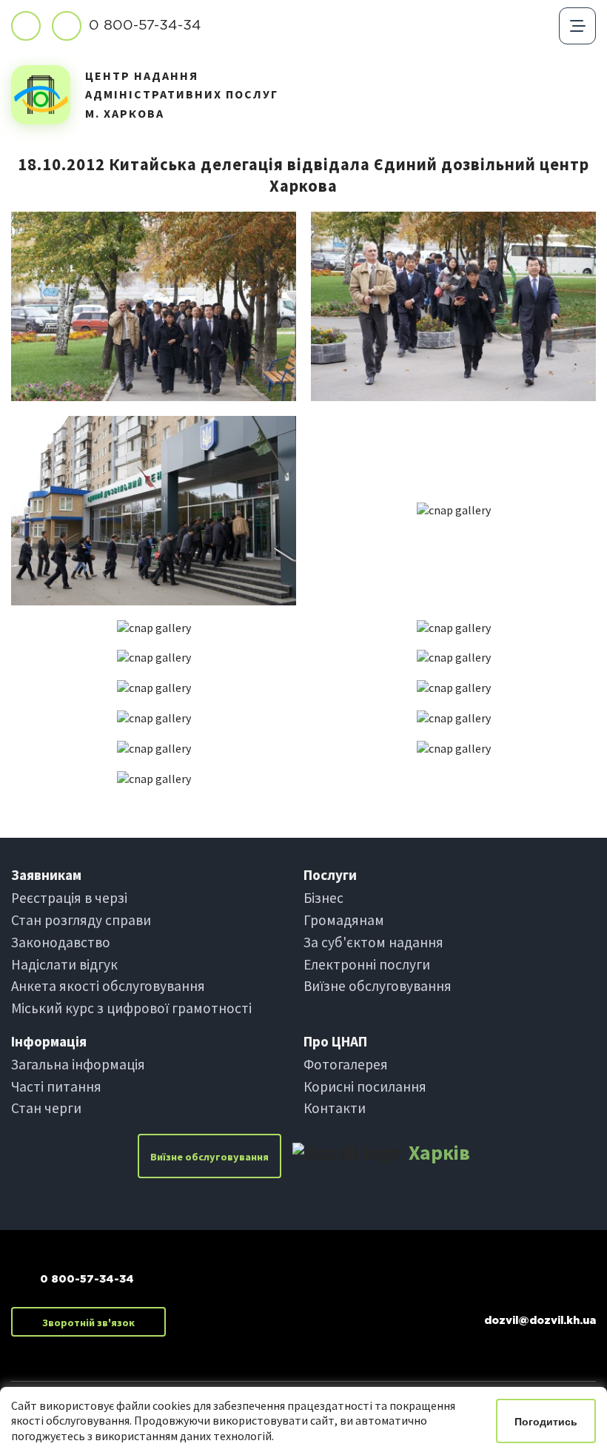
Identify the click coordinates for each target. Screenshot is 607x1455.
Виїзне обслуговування (378, 986)
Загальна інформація (78, 1064)
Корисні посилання (365, 1086)
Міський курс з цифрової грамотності (131, 1008)
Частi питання (56, 1086)
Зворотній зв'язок (88, 1322)
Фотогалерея (346, 1064)
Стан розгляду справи (81, 920)
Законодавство (60, 942)
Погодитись (545, 1422)
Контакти (335, 1108)
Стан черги (46, 1108)
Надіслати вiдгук (64, 964)
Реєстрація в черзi (69, 898)
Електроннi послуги (367, 964)
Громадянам (344, 920)
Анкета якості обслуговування (108, 986)
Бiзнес (323, 898)
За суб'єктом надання (373, 942)
